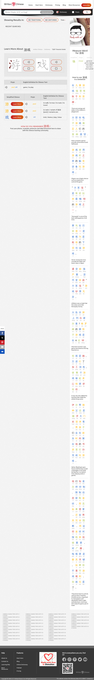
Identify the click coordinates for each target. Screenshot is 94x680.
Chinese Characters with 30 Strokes (80, 621)
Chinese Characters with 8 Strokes (11, 636)
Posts (77, 12)
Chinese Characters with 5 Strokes (11, 627)
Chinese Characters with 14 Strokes (34, 627)
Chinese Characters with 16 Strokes (34, 633)
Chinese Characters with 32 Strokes (80, 627)
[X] (2, 337)
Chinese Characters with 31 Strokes (80, 624)
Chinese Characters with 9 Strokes (11, 639)
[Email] (2, 347)
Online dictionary (22, 664)
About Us (4, 658)
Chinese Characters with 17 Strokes (34, 636)
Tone (63, 20)
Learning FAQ (5, 664)
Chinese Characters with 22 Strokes (57, 624)
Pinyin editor (46, 12)
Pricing (57, 5)
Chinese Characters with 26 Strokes (57, 636)
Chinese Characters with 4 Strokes (11, 624)
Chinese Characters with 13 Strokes (34, 624)
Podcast (19, 668)
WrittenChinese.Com (20, 678)
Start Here (39, 5)
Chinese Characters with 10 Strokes (34, 614)
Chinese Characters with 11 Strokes (34, 617)
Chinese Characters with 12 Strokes (34, 621)
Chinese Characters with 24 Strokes (57, 630)
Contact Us (4, 661)
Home (30, 5)
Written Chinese (37, 49)
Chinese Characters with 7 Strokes (11, 633)
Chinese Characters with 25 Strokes (57, 633)
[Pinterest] (2, 342)
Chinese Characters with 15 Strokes (34, 630)
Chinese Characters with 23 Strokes (57, 627)
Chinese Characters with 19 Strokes (57, 614)
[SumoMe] (2, 351)
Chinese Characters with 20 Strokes (57, 617)
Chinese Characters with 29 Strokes (80, 617)
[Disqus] (35, 162)
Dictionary (49, 5)
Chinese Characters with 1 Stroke (11, 614)
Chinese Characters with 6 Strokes (11, 630)
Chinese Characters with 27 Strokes (57, 639)
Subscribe (86, 5)
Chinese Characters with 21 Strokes (57, 621)
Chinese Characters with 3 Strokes (11, 621)
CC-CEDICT (83, 678)
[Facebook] (2, 333)
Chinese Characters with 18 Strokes (34, 639)
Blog (64, 5)
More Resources (74, 5)
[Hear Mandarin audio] (28, 62)
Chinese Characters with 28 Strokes (80, 614)
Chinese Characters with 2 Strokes (11, 617)
